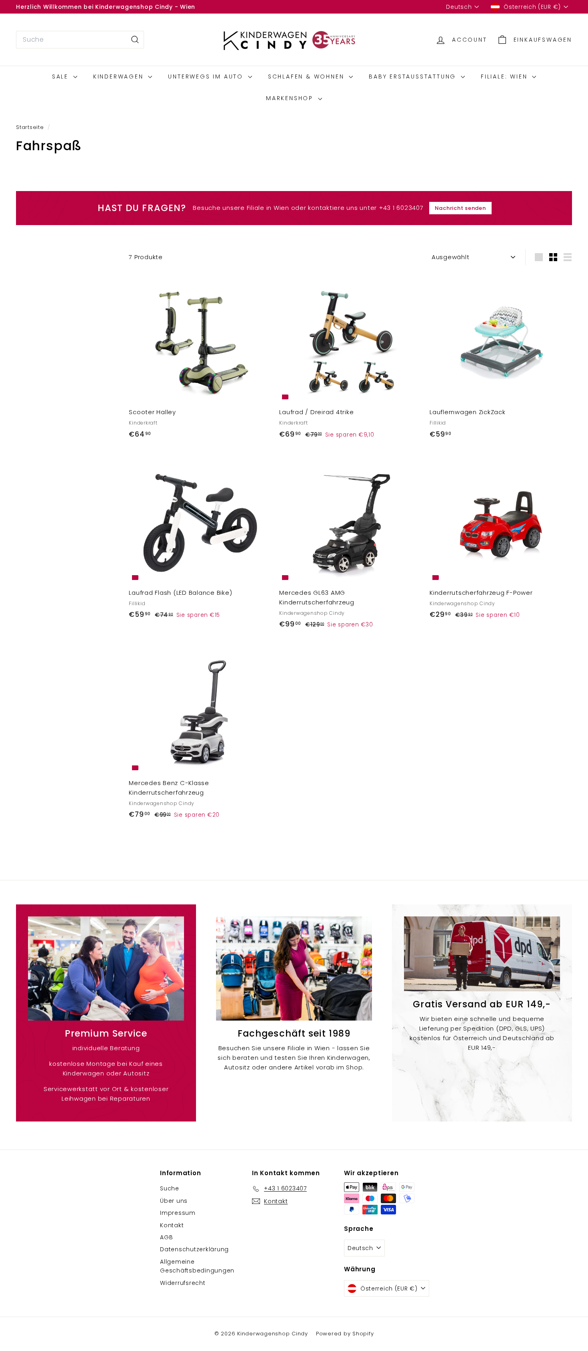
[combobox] (80, 39)
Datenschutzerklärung (194, 1249)
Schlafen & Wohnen (307, 76)
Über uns (174, 1201)
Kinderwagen (119, 76)
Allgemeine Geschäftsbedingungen (197, 1266)
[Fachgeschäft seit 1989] (294, 968)
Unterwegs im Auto (207, 76)
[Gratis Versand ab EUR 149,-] (482, 953)
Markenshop (291, 98)
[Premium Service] (106, 968)
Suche (169, 1188)
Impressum (178, 1213)
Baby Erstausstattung (414, 76)
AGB (166, 1237)
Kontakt (172, 1225)
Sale (61, 76)
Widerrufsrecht (183, 1283)
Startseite (31, 127)
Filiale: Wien (505, 76)
